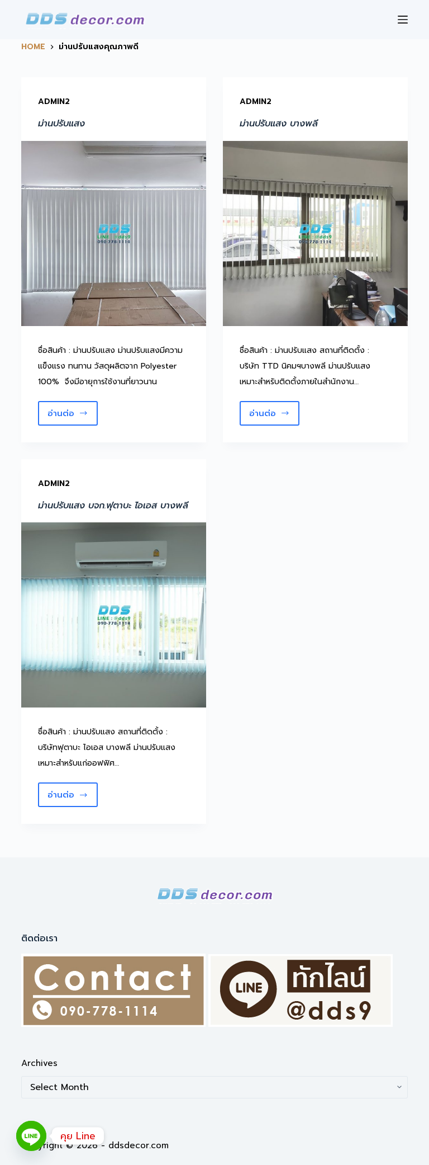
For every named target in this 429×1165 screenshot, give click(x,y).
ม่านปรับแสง (61, 123)
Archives (39, 1063)
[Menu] (403, 20)
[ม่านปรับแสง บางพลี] (315, 233)
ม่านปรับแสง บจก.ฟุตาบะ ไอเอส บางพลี (113, 505)
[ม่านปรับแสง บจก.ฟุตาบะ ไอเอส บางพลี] (113, 615)
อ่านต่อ (65, 416)
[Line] (31, 1136)
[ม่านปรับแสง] (113, 233)
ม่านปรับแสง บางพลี (279, 123)
